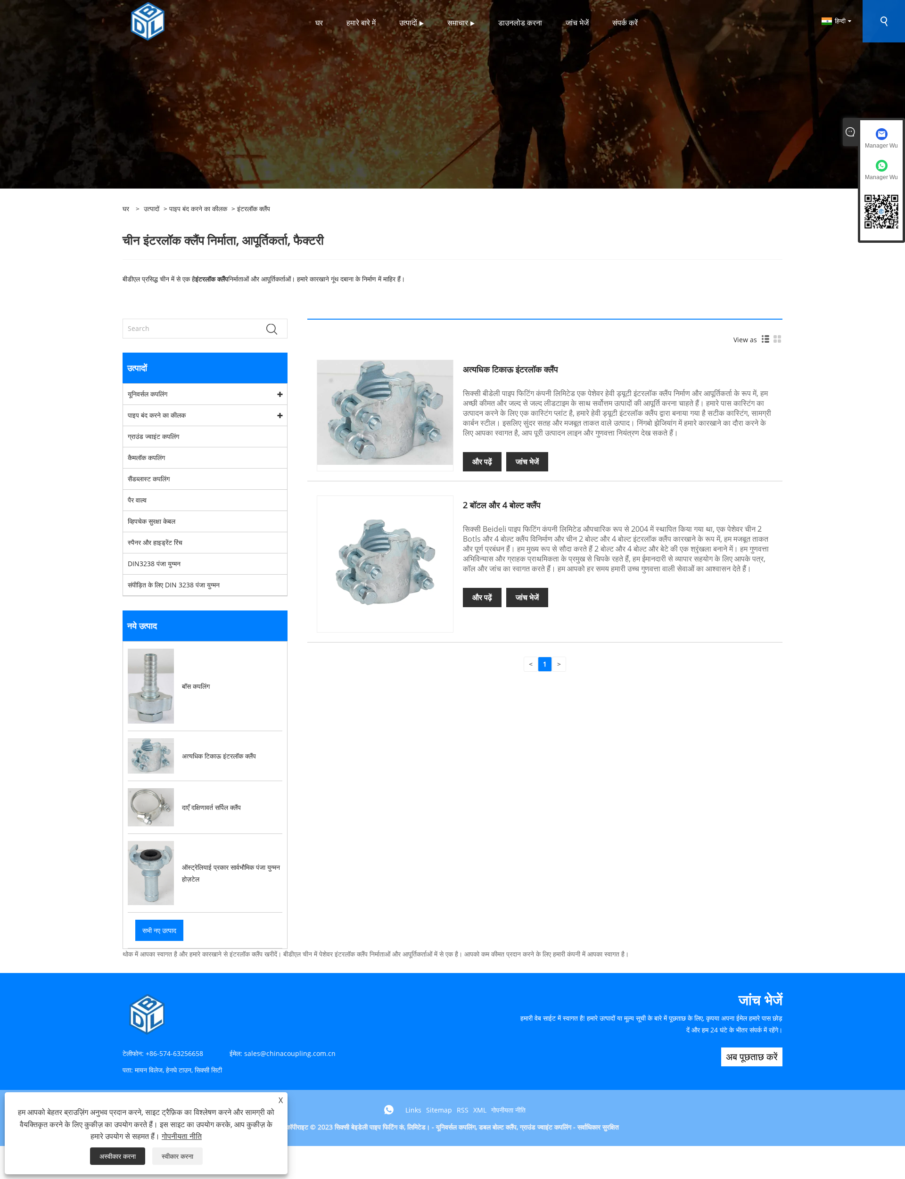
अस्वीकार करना (117, 1156)
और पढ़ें (482, 461)
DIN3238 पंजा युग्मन (154, 563)
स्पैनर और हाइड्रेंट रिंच (155, 542)
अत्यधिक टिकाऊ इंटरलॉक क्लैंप (510, 369)
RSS (463, 1109)
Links (413, 1109)
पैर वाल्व (137, 499)
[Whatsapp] (389, 1109)
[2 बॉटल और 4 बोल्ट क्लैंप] (385, 563)
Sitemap (439, 1109)
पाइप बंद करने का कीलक (198, 208)
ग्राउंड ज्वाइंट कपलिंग (153, 436)
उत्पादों (151, 208)
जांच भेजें (527, 461)
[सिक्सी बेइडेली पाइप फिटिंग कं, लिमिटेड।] (147, 20)
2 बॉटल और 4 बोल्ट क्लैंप (502, 505)
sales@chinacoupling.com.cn (290, 1053)
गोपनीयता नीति (508, 1109)
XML (479, 1109)
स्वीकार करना (177, 1156)
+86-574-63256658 (174, 1053)
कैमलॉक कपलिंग (146, 457)
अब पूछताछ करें (752, 1056)
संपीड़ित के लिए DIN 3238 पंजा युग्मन (174, 584)
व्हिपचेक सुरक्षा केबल (151, 521)
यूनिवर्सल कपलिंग (147, 393)
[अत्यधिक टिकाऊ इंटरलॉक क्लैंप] (385, 411)
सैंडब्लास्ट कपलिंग (149, 478)
